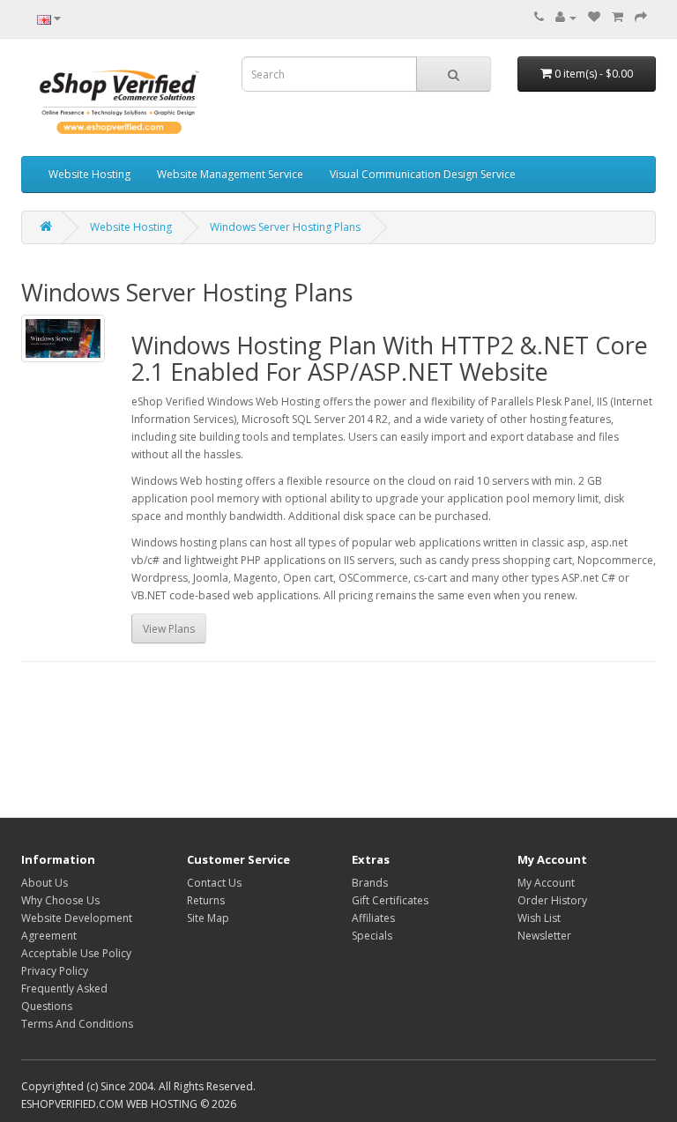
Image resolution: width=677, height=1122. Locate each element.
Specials (372, 935)
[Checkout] (641, 17)
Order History (552, 900)
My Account (546, 882)
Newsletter (544, 935)
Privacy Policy (54, 970)
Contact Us (214, 882)
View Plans (169, 628)
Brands (370, 882)
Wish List (539, 917)
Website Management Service (230, 174)
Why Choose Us (60, 900)
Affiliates (373, 917)
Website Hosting (89, 174)
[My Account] (566, 17)
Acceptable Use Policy (76, 953)
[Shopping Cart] (617, 17)
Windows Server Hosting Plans (285, 226)
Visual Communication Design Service (423, 174)
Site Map (208, 917)
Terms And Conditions (77, 1023)
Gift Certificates (390, 900)
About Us (44, 882)
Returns (206, 900)
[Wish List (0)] (594, 17)
